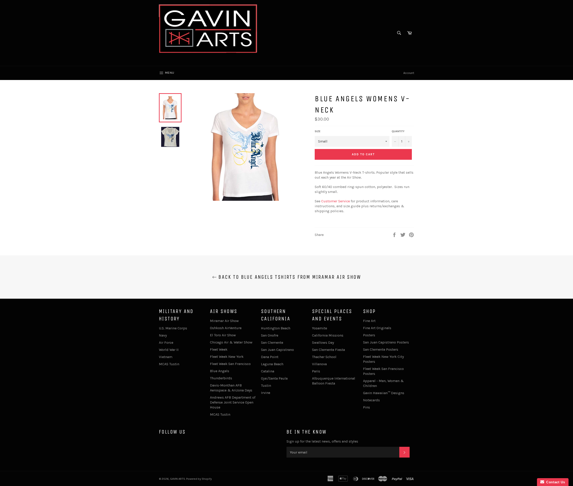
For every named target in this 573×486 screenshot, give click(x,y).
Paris (316, 371)
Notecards (371, 400)
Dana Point (269, 357)
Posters (369, 335)
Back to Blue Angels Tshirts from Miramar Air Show (289, 277)
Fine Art (369, 321)
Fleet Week (218, 349)
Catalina (267, 371)
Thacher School (324, 357)
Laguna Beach (272, 364)
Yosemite (319, 328)
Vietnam (165, 357)
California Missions (327, 335)
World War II (169, 350)
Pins (366, 407)
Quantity (398, 131)
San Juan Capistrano (277, 350)
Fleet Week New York (227, 356)
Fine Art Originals (377, 328)
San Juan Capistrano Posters (386, 342)
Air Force (166, 342)
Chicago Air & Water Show (231, 342)
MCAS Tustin (169, 364)
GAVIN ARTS (177, 478)
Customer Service (335, 201)
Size (318, 131)
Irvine (265, 393)
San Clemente (272, 342)
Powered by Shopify (199, 478)
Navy (163, 335)
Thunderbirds (221, 378)
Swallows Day (323, 342)
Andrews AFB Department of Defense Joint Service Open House (232, 402)
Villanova (319, 364)
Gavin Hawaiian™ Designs (383, 393)
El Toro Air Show (223, 335)
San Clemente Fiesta (328, 350)
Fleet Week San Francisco (230, 364)
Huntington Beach (275, 328)
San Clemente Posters (380, 349)
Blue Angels (219, 371)
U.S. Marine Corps (173, 328)
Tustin (266, 385)
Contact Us (554, 482)
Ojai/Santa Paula (274, 378)
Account (408, 73)
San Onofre (269, 335)
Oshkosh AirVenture (226, 328)
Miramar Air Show (224, 321)
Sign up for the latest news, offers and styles (322, 441)
